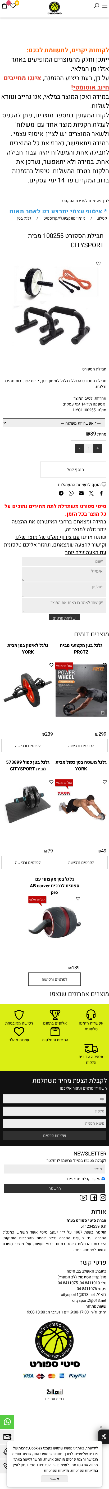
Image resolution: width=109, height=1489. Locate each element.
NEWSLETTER (90, 1154)
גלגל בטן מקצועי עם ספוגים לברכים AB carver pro (54, 886)
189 (76, 967)
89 (93, 434)
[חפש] (96, 5)
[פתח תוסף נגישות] (103, 1437)
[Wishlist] (12, 5)
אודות (98, 1212)
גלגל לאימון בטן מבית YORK (27, 648)
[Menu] (104, 5)
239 (49, 734)
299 (102, 734)
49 (103, 851)
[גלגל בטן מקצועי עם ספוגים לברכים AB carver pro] (54, 947)
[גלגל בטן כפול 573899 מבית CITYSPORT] (28, 830)
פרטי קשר (93, 1262)
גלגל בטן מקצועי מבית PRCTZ (81, 648)
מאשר (54, 1479)
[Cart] (4, 5)
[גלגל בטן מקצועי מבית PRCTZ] (81, 717)
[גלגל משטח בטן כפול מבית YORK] (81, 830)
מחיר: (101, 434)
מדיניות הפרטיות (56, 1470)
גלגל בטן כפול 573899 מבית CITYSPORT (28, 765)
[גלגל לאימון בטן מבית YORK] (28, 717)
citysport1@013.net (78, 1295)
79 (50, 851)
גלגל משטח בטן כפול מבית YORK (81, 765)
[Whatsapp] (7, 1423)
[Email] (7, 1438)
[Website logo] (54, 8)
